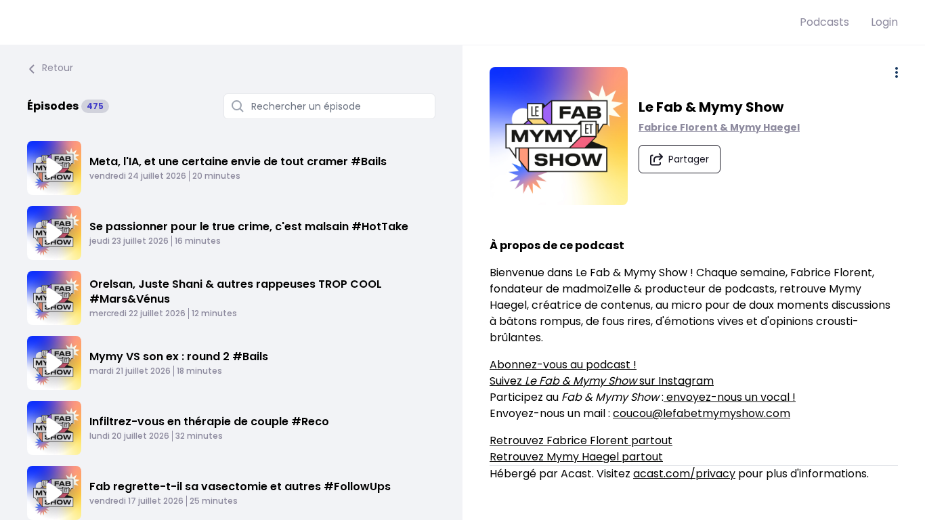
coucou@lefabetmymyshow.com (701, 413)
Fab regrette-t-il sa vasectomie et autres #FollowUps (240, 486)
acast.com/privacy (684, 473)
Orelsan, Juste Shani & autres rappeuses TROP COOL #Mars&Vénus (235, 291)
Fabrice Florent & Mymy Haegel (719, 127)
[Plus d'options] (896, 72)
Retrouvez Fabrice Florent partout (581, 440)
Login (884, 22)
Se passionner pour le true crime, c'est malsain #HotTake (248, 226)
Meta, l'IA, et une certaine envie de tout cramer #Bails (238, 161)
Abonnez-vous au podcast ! (563, 364)
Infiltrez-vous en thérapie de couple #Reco (209, 421)
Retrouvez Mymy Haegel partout (576, 456)
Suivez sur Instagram (602, 381)
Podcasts (824, 22)
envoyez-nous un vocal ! (730, 397)
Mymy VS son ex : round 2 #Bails (178, 356)
